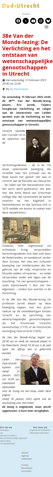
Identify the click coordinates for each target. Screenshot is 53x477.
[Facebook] (18, 21)
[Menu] (46, 27)
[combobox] (35, 14)
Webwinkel (26, 458)
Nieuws (25, 452)
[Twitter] (26, 21)
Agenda (25, 455)
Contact (24, 465)
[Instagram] (40, 21)
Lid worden (26, 471)
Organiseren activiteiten (40, 430)
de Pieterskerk (19, 89)
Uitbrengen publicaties (39, 433)
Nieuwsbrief (26, 468)
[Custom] (48, 21)
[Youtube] (33, 21)
